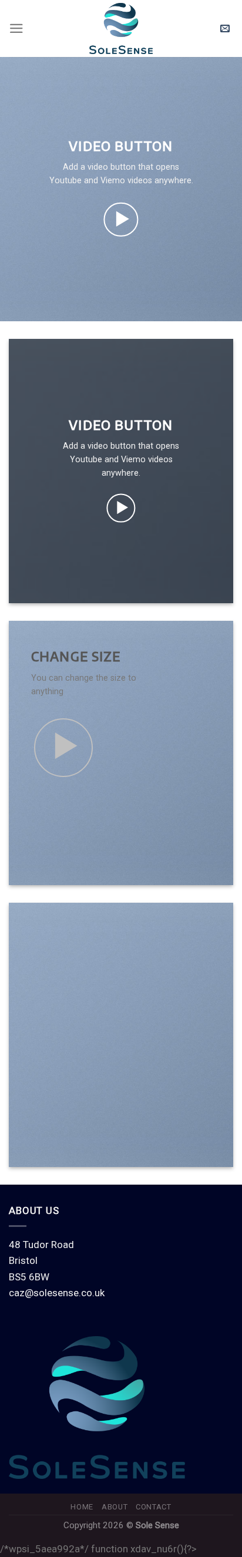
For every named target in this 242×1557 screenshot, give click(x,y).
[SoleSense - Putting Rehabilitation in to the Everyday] (121, 28)
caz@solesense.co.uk (57, 1293)
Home (81, 1506)
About (114, 1506)
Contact (154, 1506)
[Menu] (16, 28)
